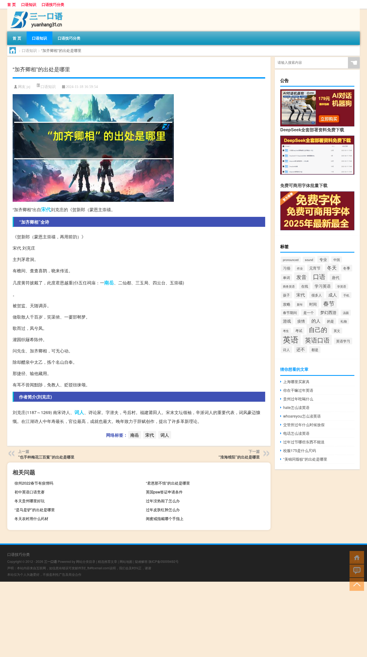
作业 (300, 268)
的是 (330, 321)
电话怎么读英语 (296, 433)
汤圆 (346, 312)
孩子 (286, 295)
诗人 (286, 349)
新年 (300, 304)
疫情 (301, 321)
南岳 (109, 282)
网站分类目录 (85, 561)
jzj (28, 87)
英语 (290, 339)
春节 (328, 303)
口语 (319, 276)
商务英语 (289, 286)
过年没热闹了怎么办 (163, 500)
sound (309, 259)
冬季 (346, 268)
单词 (286, 277)
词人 (79, 412)
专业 (323, 259)
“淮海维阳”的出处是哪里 (239, 457)
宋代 (46, 209)
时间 (313, 304)
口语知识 (28, 4)
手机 (346, 295)
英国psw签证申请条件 (164, 491)
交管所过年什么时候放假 (304, 424)
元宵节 (315, 268)
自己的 (318, 329)
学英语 (341, 286)
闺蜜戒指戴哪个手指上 (165, 518)
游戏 (287, 321)
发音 (301, 276)
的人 (316, 320)
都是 (314, 349)
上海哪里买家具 (296, 381)
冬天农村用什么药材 (31, 518)
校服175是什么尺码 (299, 450)
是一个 (308, 312)
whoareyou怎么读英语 (302, 416)
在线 (304, 286)
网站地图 (126, 561)
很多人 (316, 295)
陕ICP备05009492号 (164, 561)
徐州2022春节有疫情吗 (34, 483)
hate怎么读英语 (296, 407)
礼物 (343, 321)
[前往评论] (356, 570)
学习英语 (323, 286)
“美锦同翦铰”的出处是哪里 (305, 459)
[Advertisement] (161, 619)
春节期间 (290, 312)
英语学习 (343, 341)
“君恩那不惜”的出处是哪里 (168, 483)
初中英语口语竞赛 (30, 491)
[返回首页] (356, 557)
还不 (300, 349)
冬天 (332, 267)
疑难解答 (141, 561)
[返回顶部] (356, 584)
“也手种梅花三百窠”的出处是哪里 (46, 457)
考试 (298, 330)
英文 (337, 330)
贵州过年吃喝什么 (298, 398)
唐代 (335, 277)
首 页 (11, 4)
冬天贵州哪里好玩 (30, 500)
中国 (336, 259)
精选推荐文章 (107, 561)
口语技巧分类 (53, 4)
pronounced (290, 259)
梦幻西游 (328, 312)
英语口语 (317, 339)
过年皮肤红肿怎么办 (163, 509)
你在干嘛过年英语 (298, 390)
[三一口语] (35, 10)
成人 (332, 294)
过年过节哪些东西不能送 (304, 441)
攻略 (286, 304)
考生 (286, 331)
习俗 (286, 268)
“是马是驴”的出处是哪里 (35, 509)
